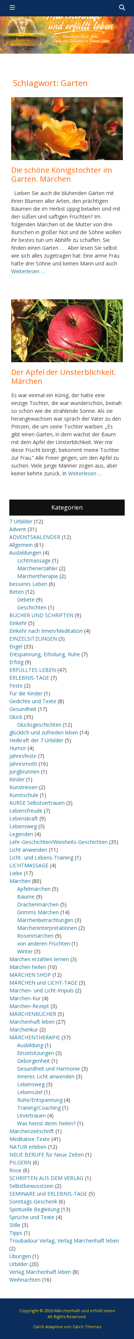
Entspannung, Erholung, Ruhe (44, 654)
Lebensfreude (25, 810)
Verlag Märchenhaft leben (40, 1271)
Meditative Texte (29, 1138)
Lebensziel (29, 1092)
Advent (17, 529)
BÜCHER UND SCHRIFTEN (41, 615)
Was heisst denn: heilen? (46, 1123)
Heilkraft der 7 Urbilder (36, 740)
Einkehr (18, 623)
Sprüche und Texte (31, 1217)
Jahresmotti (23, 763)
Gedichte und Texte (32, 701)
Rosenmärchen (35, 935)
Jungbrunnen (24, 771)
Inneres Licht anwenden (45, 1076)
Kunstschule (23, 794)
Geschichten (32, 607)
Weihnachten (25, 1279)
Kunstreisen (23, 787)
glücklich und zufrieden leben (43, 732)
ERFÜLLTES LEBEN (32, 669)
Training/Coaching (39, 1107)
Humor (17, 748)
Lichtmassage (34, 560)
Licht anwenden (28, 849)
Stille (14, 1224)
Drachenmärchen (38, 904)
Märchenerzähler (37, 568)
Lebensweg (23, 826)
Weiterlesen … (28, 271)
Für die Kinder (25, 693)
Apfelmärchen (34, 888)
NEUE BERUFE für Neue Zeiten (46, 1154)
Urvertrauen (31, 1115)
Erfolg (16, 662)
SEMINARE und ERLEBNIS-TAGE (48, 1193)
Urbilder (18, 1264)
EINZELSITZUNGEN (33, 638)
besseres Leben (28, 583)
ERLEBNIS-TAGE (29, 677)
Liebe (15, 873)
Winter (25, 951)
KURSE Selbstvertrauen (37, 802)
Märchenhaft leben (32, 1021)
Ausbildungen (25, 552)
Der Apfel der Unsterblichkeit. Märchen (63, 376)
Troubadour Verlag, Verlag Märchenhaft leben (64, 1240)
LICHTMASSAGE (28, 865)
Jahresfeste (22, 755)
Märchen (20, 880)
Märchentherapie (37, 576)
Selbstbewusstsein (31, 1185)
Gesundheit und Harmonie (48, 1068)
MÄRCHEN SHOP (30, 974)
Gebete (26, 599)
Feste (16, 685)
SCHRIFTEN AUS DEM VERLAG (46, 1178)
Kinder (17, 779)
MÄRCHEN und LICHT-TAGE (43, 982)
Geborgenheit (33, 1060)
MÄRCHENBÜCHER (32, 1013)
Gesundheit (22, 708)
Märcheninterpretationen (47, 927)
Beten (16, 591)
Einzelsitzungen (35, 1052)
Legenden (21, 834)
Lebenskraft (23, 818)
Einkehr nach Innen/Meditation (46, 630)
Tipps (15, 1232)
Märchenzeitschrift (31, 1131)
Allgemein (21, 544)
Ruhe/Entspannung (40, 1099)
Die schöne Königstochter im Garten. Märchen (61, 174)
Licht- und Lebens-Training (41, 857)
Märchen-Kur (25, 998)
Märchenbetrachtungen (45, 920)
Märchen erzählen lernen (39, 959)
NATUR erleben (28, 1146)
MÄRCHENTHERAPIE (34, 1037)
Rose (15, 1170)
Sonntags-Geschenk (33, 1201)
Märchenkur (23, 1029)
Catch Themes (87, 1326)
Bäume (26, 896)
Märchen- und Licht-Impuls (41, 990)
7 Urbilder (20, 521)
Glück (15, 716)
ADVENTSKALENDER (34, 537)
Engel (15, 646)
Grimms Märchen (38, 912)
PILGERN (20, 1162)
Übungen (20, 1256)
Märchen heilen (27, 966)
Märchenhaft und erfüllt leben (84, 1310)
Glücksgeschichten (39, 724)
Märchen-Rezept (29, 1006)
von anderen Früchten (43, 943)
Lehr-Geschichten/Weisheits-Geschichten (58, 841)
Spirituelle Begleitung (34, 1209)
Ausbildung (30, 1045)
